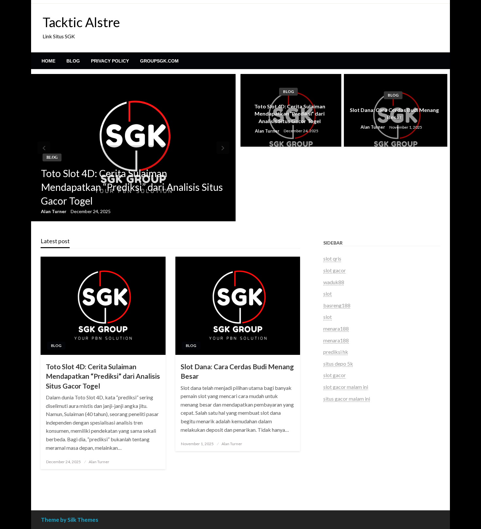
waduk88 (333, 282)
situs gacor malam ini (346, 398)
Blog (73, 61)
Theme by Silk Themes (69, 519)
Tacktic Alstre (81, 22)
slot (327, 293)
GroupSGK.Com (159, 61)
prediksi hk (335, 352)
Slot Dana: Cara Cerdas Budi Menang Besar (394, 113)
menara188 (336, 328)
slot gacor (334, 270)
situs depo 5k (338, 363)
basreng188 (336, 305)
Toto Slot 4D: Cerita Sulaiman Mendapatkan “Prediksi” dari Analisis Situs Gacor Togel (132, 187)
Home (48, 61)
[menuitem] (48, 61)
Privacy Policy (110, 61)
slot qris (332, 258)
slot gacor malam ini (345, 387)
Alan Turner (54, 211)
